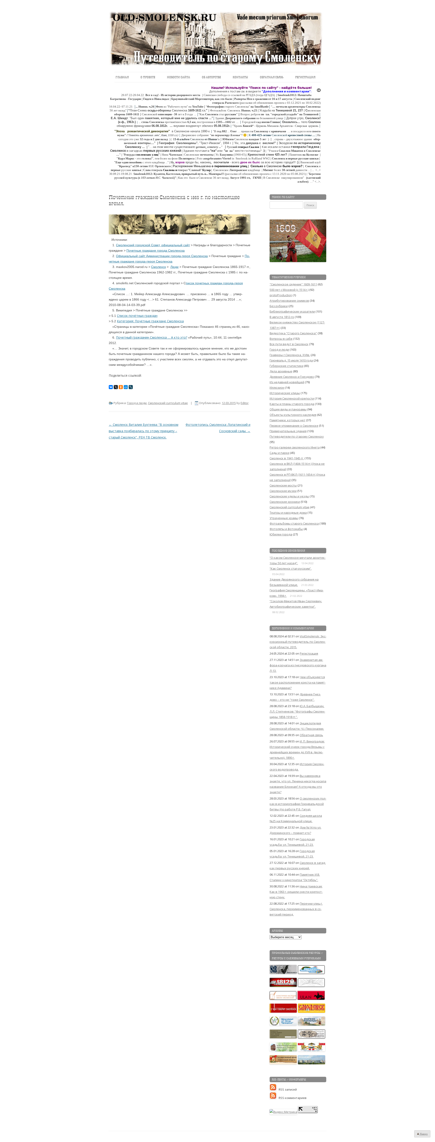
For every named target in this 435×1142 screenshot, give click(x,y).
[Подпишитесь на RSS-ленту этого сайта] (274, 1089)
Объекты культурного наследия (293, 415)
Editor (245, 403)
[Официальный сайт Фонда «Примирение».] (283, 1024)
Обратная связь (271, 77)
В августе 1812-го (282, 317)
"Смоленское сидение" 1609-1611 (293, 284)
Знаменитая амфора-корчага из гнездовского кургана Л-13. (298, 665)
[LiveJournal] (131, 387)
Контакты (240, 77)
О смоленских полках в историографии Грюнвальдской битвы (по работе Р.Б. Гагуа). (298, 803)
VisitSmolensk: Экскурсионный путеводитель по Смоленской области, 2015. (298, 641)
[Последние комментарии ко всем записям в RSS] (274, 1098)
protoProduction (281, 295)
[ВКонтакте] (111, 387)
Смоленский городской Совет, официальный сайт (153, 245)
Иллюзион (277, 387)
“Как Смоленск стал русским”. (291, 568)
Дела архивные (281, 371)
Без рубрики (279, 306)
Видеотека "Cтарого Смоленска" (293, 333)
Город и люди (137, 403)
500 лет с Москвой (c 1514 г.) (289, 290)
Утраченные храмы (284, 518)
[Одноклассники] (121, 387)
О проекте (147, 77)
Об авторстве (211, 77)
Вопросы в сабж (281, 339)
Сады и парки (279, 453)
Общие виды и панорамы (288, 409)
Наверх (423, 1133)
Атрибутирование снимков (289, 301)
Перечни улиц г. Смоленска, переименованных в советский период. (296, 908)
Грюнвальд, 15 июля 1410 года (291, 360)
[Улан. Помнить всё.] (311, 999)
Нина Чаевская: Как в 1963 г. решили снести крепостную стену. (296, 891)
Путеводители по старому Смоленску (297, 436)
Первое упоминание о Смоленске (294, 426)
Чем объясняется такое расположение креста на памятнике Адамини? (298, 682)
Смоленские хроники (285, 502)
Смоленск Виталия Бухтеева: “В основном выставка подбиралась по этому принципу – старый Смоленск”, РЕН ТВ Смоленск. (143, 430)
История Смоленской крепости (292, 398)
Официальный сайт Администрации (143, 256)
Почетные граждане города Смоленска (155, 250)
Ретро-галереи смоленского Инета (295, 447)
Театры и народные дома (288, 513)
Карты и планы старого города (292, 404)
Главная (122, 77)
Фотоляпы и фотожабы (286, 529)
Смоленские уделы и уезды (289, 496)
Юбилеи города (281, 534)
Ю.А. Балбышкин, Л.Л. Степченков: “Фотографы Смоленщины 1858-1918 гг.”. (297, 711)
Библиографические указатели (292, 311)
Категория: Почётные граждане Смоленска (150, 321)
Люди (174, 267)
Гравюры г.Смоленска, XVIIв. (290, 355)
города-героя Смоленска (189, 256)
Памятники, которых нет (287, 420)
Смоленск (158, 267)
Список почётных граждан (137, 315)
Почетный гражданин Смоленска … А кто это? (151, 337)
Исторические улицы (285, 393)
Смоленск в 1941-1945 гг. (287, 458)
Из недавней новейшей (287, 382)
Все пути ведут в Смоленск (289, 344)
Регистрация (305, 77)
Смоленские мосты (283, 485)
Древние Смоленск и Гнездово (292, 377)
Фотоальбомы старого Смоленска (294, 523)
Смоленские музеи (283, 491)
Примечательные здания (288, 431)
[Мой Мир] (126, 387)
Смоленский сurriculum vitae (168, 403)
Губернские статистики (286, 366)
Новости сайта (178, 77)
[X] (116, 387)
